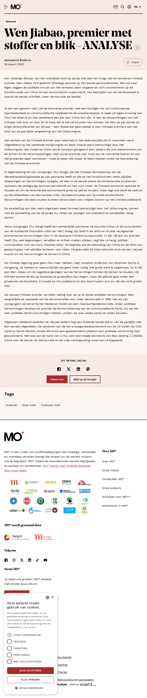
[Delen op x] (69, 369)
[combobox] (47, 597)
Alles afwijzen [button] (30, 679)
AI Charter (60, 672)
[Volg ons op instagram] (14, 560)
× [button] (52, 597)
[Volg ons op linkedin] (29, 560)
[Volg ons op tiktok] (37, 560)
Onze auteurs (111, 488)
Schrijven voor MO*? (116, 496)
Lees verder (29, 627)
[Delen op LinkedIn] (78, 369)
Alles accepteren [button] (30, 670)
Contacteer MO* (113, 479)
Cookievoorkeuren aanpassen (73, 679)
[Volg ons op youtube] (45, 560)
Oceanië (11, 405)
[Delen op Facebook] (59, 369)
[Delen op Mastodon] (88, 369)
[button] (30, 688)
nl (136, 6)
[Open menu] (6, 7)
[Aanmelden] (129, 7)
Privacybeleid (62, 657)
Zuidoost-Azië (50, 405)
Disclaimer (60, 664)
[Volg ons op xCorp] (21, 560)
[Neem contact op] (116, 7)
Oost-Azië (28, 405)
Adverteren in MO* (115, 505)
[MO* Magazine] (16, 6)
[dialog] (30, 643)
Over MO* (108, 461)
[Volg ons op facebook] (6, 560)
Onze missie (110, 470)
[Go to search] (122, 7)
